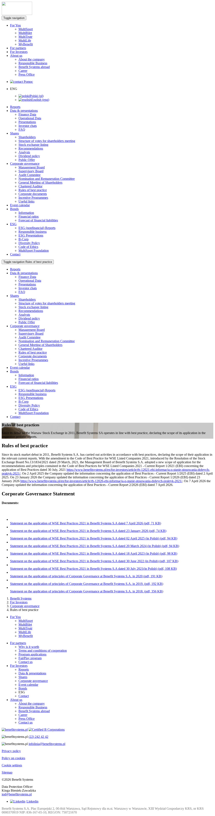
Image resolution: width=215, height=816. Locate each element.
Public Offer (26, 160)
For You (15, 617)
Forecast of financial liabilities (38, 220)
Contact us (25, 662)
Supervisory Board (30, 171)
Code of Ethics (28, 247)
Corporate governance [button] (24, 163)
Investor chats (27, 126)
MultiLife (24, 40)
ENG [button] (13, 89)
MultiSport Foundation (33, 250)
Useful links (26, 201)
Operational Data (29, 118)
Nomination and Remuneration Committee (46, 178)
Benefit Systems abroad (34, 67)
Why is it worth (28, 647)
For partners (18, 48)
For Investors (19, 52)
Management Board (31, 167)
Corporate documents (32, 194)
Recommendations (30, 148)
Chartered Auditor (30, 186)
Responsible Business (32, 63)
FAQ (21, 129)
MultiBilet (25, 33)
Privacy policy (11, 751)
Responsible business (32, 231)
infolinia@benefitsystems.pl (47, 744)
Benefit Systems (20, 598)
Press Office (26, 74)
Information (26, 213)
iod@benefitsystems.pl (17, 794)
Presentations (27, 122)
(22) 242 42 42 (38, 736)
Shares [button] (14, 133)
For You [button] (15, 25)
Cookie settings (12, 765)
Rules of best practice (32, 190)
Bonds (22, 688)
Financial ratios (28, 216)
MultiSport (25, 29)
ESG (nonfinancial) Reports (36, 228)
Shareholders (27, 137)
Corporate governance (24, 606)
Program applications (32, 654)
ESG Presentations (30, 235)
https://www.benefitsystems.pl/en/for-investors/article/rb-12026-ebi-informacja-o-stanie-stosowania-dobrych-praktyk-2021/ (101, 481)
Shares (22, 677)
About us (16, 699)
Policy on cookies (13, 758)
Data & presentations (32, 673)
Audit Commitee (29, 175)
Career (22, 70)
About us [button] (16, 55)
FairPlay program (30, 658)
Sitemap (7, 772)
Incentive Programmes (33, 197)
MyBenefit (25, 44)
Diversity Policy (29, 243)
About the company (31, 59)
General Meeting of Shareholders (40, 182)
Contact (15, 254)
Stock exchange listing (33, 144)
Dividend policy (29, 156)
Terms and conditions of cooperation (42, 650)
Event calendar (20, 205)
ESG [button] (13, 224)
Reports (15, 107)
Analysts (24, 152)
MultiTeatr (25, 36)
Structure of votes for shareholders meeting (46, 141)
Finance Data (27, 114)
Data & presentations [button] (24, 110)
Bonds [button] (14, 209)
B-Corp (23, 239)
